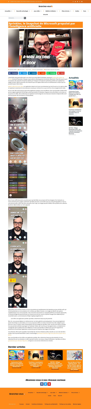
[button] (13, 73)
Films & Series (65, 11)
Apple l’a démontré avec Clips (15, 86)
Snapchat (52, 69)
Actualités (8, 11)
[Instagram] (80, 2)
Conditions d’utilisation (37, 404)
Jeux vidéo (37, 11)
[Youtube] (82, 2)
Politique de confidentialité (51, 404)
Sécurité (45, 14)
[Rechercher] (25, 18)
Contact (28, 404)
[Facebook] (42, 384)
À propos (21, 404)
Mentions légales (77, 404)
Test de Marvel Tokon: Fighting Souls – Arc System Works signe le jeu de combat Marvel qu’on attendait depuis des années (74, 365)
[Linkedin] (77, 2)
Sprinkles (57, 69)
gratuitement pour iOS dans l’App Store (18, 340)
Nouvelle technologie (22, 11)
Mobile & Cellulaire (51, 11)
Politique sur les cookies (65, 404)
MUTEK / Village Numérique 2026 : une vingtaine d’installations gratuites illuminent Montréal (75, 130)
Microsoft (47, 69)
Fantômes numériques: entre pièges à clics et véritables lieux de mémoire (75, 112)
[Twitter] (75, 2)
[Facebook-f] (73, 2)
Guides (77, 11)
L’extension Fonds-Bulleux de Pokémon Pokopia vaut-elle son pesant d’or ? (75, 94)
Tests (84, 11)
